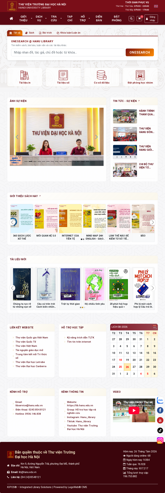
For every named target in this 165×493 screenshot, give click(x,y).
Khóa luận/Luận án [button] (70, 32)
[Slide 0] (26, 161)
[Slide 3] (39, 161)
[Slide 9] (65, 161)
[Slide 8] (61, 161)
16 (154, 353)
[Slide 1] (30, 161)
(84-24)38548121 (31, 477)
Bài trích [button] (47, 32)
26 (127, 367)
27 (113, 339)
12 (127, 353)
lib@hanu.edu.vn (27, 472)
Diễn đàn (99, 18)
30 (134, 339)
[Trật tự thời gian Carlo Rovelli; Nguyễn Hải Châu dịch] (70, 284)
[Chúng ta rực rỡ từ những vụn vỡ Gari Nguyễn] (22, 284)
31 (140, 339)
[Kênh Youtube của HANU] (160, 420)
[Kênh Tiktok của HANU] (160, 430)
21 (140, 359)
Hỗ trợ (83, 18)
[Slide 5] (48, 161)
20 (134, 359)
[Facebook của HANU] (160, 410)
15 (147, 353)
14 (140, 353)
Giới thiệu (23, 18)
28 (120, 339)
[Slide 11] (74, 161)
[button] (31, 18)
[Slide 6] (52, 161)
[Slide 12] (78, 161)
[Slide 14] (87, 161)
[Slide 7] (56, 161)
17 (113, 359)
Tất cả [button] (16, 32)
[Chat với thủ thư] (160, 400)
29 (127, 339)
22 (147, 359)
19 (127, 359)
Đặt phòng (117, 18)
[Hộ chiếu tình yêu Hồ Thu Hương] (94, 284)
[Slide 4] (43, 161)
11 (120, 353)
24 (113, 366)
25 (120, 366)
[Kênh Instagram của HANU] (160, 440)
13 (134, 353)
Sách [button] (31, 32)
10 (113, 353)
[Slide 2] (35, 161)
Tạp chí (70, 18)
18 (120, 359)
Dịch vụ (39, 18)
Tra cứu (54, 18)
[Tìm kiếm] (131, 18)
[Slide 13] (83, 161)
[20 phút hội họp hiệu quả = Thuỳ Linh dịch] (118, 284)
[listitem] (24, 77)
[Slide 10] (70, 161)
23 (154, 359)
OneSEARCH (140, 52)
